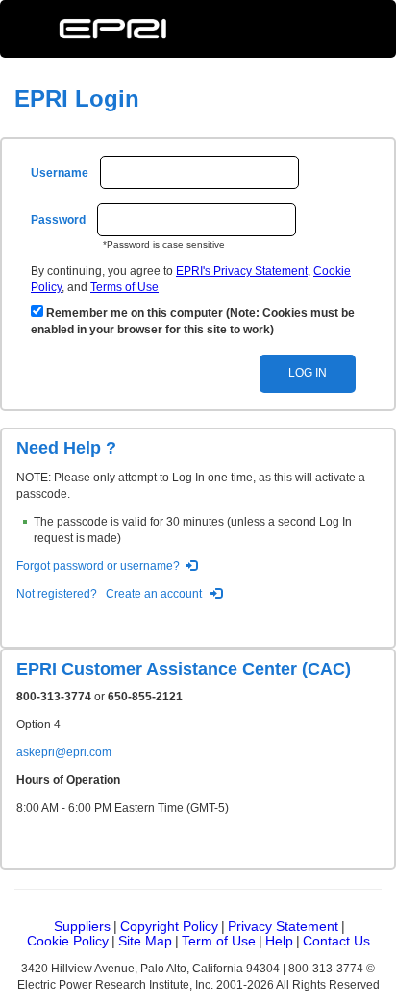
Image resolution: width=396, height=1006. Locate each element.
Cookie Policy (68, 941)
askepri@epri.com (63, 752)
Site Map (145, 941)
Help (279, 941)
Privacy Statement (283, 927)
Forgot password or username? (98, 566)
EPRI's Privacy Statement (242, 271)
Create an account (154, 594)
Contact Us (336, 941)
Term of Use (219, 941)
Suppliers (82, 927)
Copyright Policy (169, 927)
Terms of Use (124, 287)
